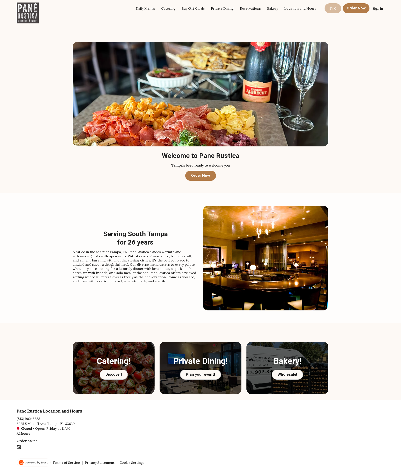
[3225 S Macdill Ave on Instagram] (19, 447)
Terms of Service (66, 462)
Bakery (272, 8)
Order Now (356, 8)
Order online (27, 440)
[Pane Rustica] (31, 16)
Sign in (377, 8)
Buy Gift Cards (193, 8)
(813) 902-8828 (28, 418)
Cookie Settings (132, 462)
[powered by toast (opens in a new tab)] (34, 462)
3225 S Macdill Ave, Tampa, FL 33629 (46, 423)
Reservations (250, 8)
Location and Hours (300, 8)
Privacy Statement (99, 462)
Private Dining (222, 8)
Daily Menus (145, 8)
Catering (168, 8)
